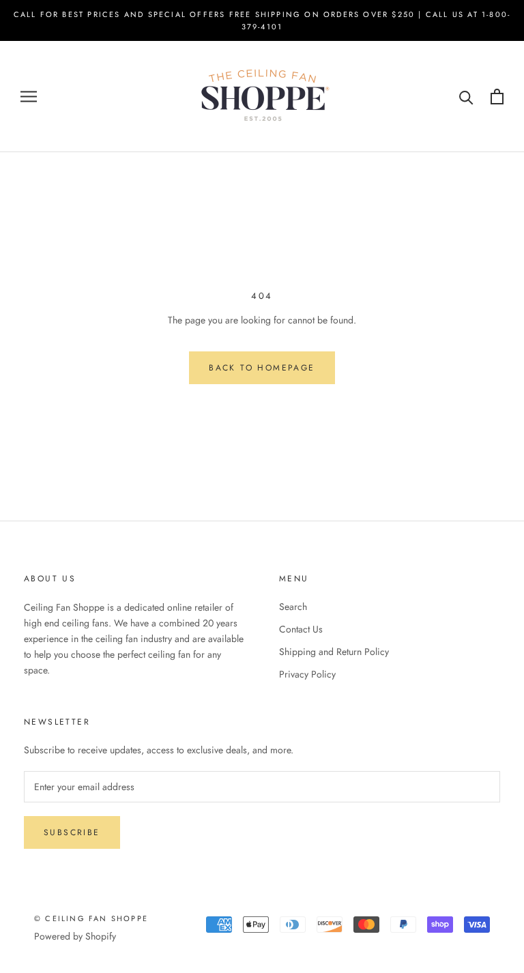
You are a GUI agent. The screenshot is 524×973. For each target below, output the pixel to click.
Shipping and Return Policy (334, 651)
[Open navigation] (28, 96)
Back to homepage (262, 368)
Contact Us (301, 629)
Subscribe (72, 832)
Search (293, 606)
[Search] (466, 96)
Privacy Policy (307, 674)
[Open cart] (497, 96)
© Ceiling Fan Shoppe (91, 918)
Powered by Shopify (75, 936)
